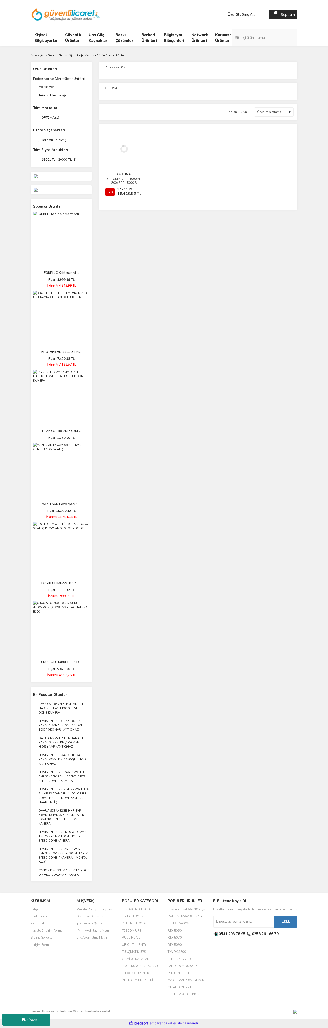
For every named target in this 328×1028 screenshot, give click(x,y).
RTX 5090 (175, 945)
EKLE (286, 921)
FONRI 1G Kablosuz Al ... (61, 273)
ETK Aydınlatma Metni (91, 938)
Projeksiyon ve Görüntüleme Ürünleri (101, 55)
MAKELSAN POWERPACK (186, 980)
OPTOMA (124, 174)
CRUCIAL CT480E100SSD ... (61, 662)
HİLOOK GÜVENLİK (135, 973)
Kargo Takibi (39, 923)
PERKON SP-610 (179, 973)
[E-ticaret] (163, 1023)
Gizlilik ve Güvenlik (89, 916)
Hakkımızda (39, 916)
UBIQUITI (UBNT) (134, 945)
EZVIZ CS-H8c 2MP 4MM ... (61, 431)
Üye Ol (234, 14)
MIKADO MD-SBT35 (182, 987)
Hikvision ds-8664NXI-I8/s (186, 909)
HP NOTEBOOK (133, 916)
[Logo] (66, 14)
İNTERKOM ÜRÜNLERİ (137, 980)
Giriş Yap (249, 14)
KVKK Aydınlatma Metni (92, 931)
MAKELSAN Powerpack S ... (61, 504)
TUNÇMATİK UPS (134, 952)
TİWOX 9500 (177, 952)
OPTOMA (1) (50, 118)
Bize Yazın (29, 1019)
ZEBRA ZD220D (179, 959)
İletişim (36, 909)
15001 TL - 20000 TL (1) (59, 160)
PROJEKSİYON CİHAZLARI (140, 966)
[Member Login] (223, 14)
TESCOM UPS (131, 931)
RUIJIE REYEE (131, 938)
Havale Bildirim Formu (46, 931)
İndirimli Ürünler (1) (55, 140)
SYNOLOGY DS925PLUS (185, 966)
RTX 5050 (175, 931)
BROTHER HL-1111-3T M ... (61, 352)
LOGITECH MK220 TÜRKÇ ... (61, 583)
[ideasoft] (138, 1023)
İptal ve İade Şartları (90, 923)
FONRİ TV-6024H (180, 923)
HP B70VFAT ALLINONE (184, 994)
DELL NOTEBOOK (134, 923)
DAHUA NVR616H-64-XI (185, 916)
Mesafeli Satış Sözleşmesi (94, 909)
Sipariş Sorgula (41, 938)
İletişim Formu (40, 945)
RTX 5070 (175, 938)
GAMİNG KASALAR (135, 959)
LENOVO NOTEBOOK (137, 909)
